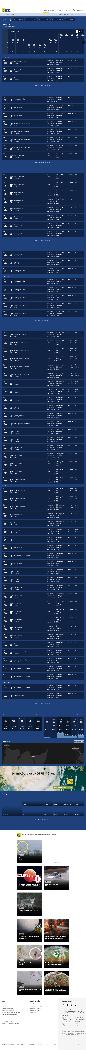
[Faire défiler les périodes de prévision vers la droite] (83, 42)
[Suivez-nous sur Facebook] (63, 1005)
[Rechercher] (74, 10)
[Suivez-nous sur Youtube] (72, 1005)
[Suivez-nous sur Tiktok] (76, 1005)
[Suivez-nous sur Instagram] (67, 1005)
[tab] (77, 31)
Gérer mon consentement (9, 1014)
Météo (7, 14)
